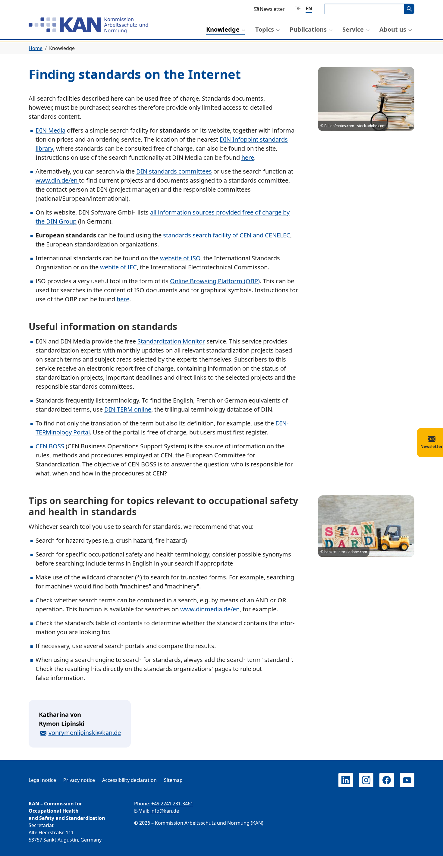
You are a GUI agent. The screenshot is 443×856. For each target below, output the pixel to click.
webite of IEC (118, 267)
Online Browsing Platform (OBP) (215, 281)
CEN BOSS (50, 446)
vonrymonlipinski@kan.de (85, 733)
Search (409, 9)
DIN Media (50, 130)
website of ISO (180, 258)
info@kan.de (164, 810)
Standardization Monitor (171, 341)
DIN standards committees (174, 171)
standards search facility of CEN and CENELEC (226, 235)
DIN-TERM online (127, 409)
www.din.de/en (57, 180)
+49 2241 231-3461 (172, 803)
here (247, 157)
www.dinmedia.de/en (210, 609)
